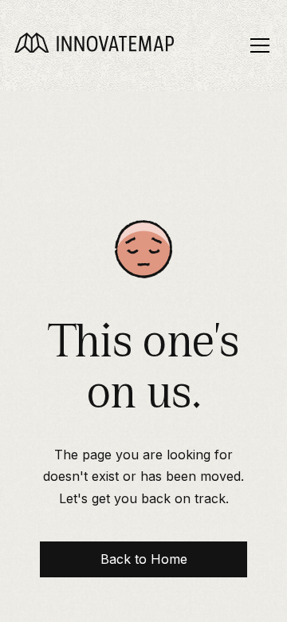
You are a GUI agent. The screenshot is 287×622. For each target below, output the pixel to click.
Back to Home (143, 559)
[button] (257, 45)
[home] (94, 46)
